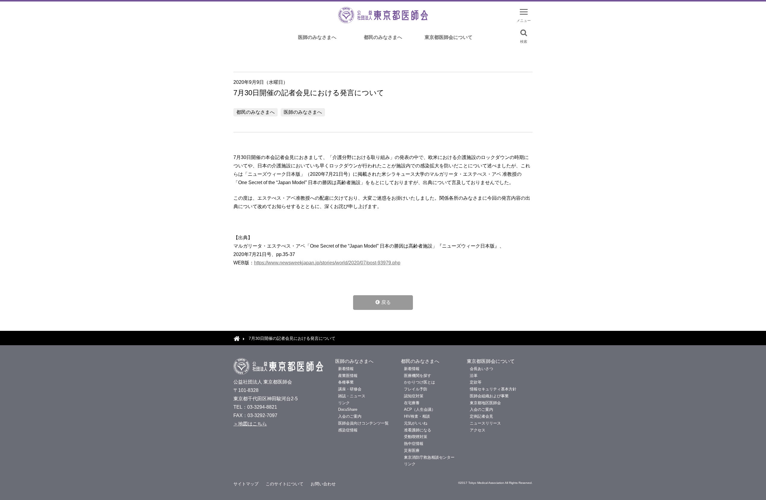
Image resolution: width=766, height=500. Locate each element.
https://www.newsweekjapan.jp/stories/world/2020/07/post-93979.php (327, 262)
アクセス (477, 430)
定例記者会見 (481, 416)
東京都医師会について (448, 37)
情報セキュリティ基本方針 (493, 389)
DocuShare (347, 409)
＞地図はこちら (250, 423)
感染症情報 (348, 430)
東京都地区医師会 (485, 403)
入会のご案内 (349, 416)
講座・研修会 (349, 389)
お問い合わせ (323, 483)
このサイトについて (284, 483)
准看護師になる (417, 430)
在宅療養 (412, 403)
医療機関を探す (417, 375)
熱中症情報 (413, 443)
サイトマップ (246, 483)
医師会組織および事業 (489, 396)
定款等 (475, 382)
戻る (386, 302)
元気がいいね (415, 423)
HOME (236, 338)
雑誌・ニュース (351, 396)
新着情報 (346, 368)
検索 (523, 41)
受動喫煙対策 (415, 436)
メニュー (523, 20)
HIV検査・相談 (417, 416)
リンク (344, 403)
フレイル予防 (415, 389)
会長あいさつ (481, 368)
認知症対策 (413, 396)
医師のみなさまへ (317, 37)
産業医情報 (348, 375)
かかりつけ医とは (419, 382)
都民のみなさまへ (383, 37)
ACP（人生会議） (419, 409)
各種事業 (346, 382)
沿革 (474, 375)
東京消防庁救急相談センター (429, 457)
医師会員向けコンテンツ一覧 (363, 423)
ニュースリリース (485, 423)
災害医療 (412, 450)
